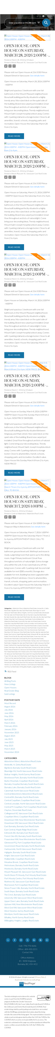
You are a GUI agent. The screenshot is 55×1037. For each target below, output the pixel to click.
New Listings (9, 684)
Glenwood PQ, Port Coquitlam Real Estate (31, 638)
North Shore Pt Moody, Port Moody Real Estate (25, 875)
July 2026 (8, 709)
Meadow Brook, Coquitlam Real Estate (21, 862)
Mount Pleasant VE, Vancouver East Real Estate (29, 62)
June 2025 (9, 742)
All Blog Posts (10, 681)
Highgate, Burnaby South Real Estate (22, 643)
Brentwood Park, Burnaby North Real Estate (23, 777)
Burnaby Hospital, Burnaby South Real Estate (17, 617)
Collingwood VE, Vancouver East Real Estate (24, 628)
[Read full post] (27, 39)
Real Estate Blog (11, 690)
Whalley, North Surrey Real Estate (19, 917)
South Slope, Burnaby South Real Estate (39, 656)
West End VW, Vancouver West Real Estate (32, 662)
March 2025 (9, 748)
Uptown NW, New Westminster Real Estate (23, 904)
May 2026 (8, 716)
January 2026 (10, 729)
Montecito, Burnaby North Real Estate (21, 868)
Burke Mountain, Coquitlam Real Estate (35, 615)
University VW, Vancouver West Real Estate (23, 898)
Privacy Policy (40, 977)
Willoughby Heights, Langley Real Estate (31, 667)
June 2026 (9, 713)
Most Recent (10, 703)
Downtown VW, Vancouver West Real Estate (17, 632)
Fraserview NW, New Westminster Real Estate (25, 839)
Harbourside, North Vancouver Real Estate (23, 849)
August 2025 (9, 736)
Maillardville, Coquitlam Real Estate (19, 645)
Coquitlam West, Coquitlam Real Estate (21, 816)
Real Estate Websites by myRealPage (27, 980)
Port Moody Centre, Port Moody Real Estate (31, 651)
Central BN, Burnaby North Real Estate (30, 621)
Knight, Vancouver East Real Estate (19, 855)
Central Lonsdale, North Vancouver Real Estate (25, 803)
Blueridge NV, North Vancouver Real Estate (23, 771)
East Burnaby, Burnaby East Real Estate (21, 826)
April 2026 (8, 719)
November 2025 (11, 732)
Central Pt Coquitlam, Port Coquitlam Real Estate (23, 625)
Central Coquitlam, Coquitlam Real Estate (22, 800)
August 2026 (9, 706)
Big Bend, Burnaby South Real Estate (22, 610)
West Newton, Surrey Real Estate (19, 911)
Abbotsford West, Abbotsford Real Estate (25, 608)
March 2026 (9, 723)
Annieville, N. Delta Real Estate (17, 764)
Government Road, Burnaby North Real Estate (17, 641)
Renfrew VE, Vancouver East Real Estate (22, 881)
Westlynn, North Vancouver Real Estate (32, 664)
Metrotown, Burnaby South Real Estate (20, 647)
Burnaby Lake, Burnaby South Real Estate (22, 787)
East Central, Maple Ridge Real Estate (19, 634)
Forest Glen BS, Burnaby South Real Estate (21, 636)
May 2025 (8, 745)
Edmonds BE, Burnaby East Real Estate (21, 833)
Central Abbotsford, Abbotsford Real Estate (27, 514)
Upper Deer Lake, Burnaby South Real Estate (22, 660)
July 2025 (8, 739)
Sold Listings (9, 694)
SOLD (49, 16)
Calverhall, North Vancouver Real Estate (20, 619)
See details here (37, 75)
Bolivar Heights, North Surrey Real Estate (30, 612)
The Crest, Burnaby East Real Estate (15, 658)
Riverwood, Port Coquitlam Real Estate (34, 654)
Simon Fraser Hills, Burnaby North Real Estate (24, 888)
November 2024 (11, 752)
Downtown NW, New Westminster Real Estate (31, 630)
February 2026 (10, 726)
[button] (8, 940)
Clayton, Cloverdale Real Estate (18, 810)
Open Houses (10, 687)
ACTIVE (39, 16)
